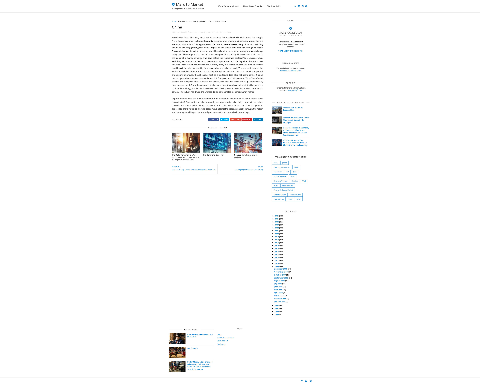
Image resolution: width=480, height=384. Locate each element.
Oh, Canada (192, 348)
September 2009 (281, 278)
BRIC (184, 21)
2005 (277, 314)
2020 (277, 233)
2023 (277, 225)
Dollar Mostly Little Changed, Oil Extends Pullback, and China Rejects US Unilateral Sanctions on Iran (296, 131)
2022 (277, 228)
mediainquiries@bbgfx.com (291, 70)
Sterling (295, 181)
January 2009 (280, 301)
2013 (277, 254)
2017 (277, 242)
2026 (277, 216)
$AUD (304, 181)
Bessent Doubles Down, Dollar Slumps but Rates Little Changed (296, 120)
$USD (276, 162)
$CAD (276, 185)
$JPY (294, 172)
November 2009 (281, 272)
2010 (277, 263)
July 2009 (278, 284)
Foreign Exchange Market (283, 190)
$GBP (293, 176)
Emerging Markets (199, 21)
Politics (217, 21)
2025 (277, 219)
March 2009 (279, 295)
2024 (277, 222)
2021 (277, 230)
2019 (277, 236)
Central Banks (287, 185)
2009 (277, 266)
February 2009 (280, 298)
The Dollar (278, 172)
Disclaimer (221, 344)
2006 (277, 311)
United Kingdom (280, 194)
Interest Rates (295, 194)
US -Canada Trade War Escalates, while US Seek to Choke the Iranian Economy (295, 142)
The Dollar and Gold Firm (213, 155)
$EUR (296, 167)
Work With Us (273, 6)
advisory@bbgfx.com (294, 90)
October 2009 (280, 275)
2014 (277, 251)
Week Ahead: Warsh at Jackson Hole (293, 108)
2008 (277, 305)
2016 (277, 245)
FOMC (290, 199)
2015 (277, 248)
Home (174, 21)
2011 (277, 260)
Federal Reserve (280, 176)
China (189, 21)
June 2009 (278, 287)
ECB (287, 172)
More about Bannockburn (290, 51)
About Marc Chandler (253, 6)
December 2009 (281, 269)
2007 (277, 308)
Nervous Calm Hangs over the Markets (246, 156)
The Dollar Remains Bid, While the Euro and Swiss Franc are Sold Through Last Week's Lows (185, 157)
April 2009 (278, 292)
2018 (277, 239)
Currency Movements (282, 167)
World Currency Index (228, 6)
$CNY (299, 199)
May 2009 (278, 289)
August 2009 (279, 281)
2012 (277, 257)
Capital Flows (279, 199)
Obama (211, 21)
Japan (284, 162)
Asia (179, 21)
